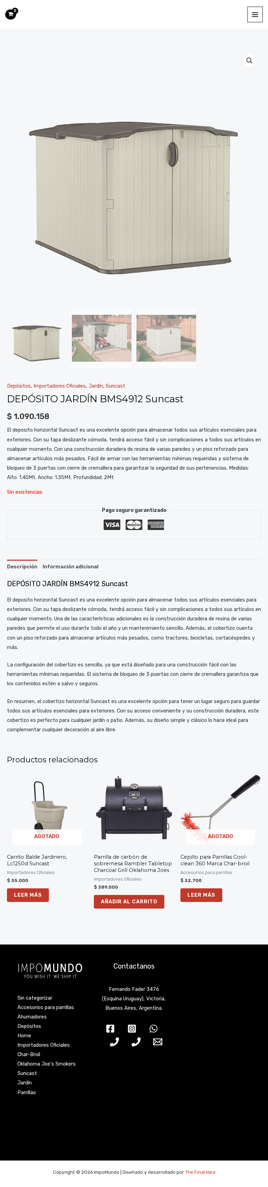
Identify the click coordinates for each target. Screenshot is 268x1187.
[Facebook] (110, 1028)
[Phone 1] (114, 1041)
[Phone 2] (136, 1041)
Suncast (115, 386)
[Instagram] (132, 1028)
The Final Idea (199, 1172)
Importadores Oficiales (60, 386)
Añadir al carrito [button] (129, 901)
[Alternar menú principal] (255, 14)
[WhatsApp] (153, 1028)
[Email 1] (157, 1041)
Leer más (28, 895)
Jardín (96, 386)
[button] (249, 60)
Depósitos (19, 386)
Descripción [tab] (22, 566)
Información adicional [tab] (70, 566)
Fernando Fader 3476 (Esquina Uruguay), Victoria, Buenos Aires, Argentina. (134, 998)
